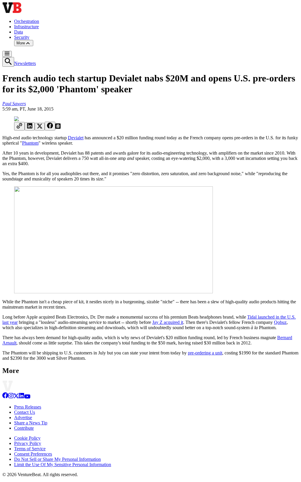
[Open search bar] (8, 62)
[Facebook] (5, 396)
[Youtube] (27, 396)
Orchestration (26, 21)
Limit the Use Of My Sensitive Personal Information (62, 464)
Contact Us (24, 412)
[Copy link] (19, 126)
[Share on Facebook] (50, 126)
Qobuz (280, 322)
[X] (16, 396)
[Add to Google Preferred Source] (58, 127)
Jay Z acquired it (167, 322)
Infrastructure (26, 26)
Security (21, 37)
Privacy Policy (27, 443)
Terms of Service (30, 448)
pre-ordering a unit (205, 352)
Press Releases (27, 406)
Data (18, 31)
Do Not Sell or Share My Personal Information (57, 459)
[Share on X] (40, 126)
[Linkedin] (21, 396)
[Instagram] (11, 396)
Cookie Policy (27, 438)
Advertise (23, 417)
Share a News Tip (30, 422)
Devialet (75, 137)
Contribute (24, 428)
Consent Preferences (33, 453)
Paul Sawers (14, 103)
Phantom (30, 142)
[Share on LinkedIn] (30, 126)
